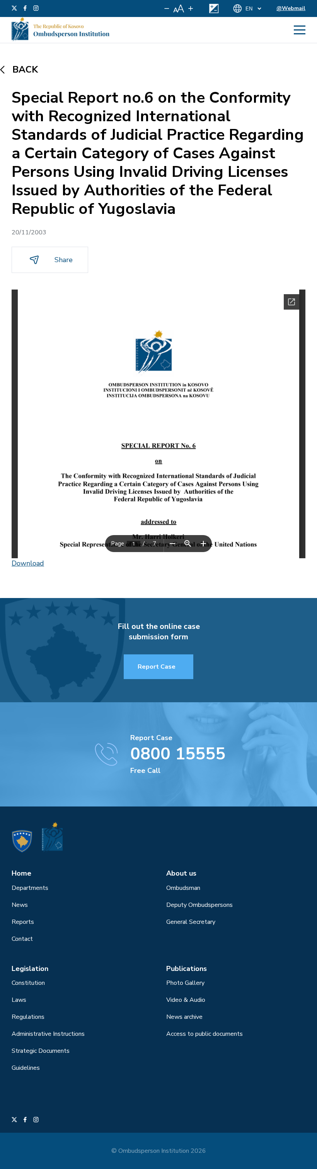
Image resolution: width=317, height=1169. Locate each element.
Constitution (28, 983)
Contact (22, 939)
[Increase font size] (190, 8)
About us (181, 873)
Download (28, 563)
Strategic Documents (41, 1051)
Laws (19, 1000)
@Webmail (290, 8)
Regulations (28, 1017)
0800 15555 (177, 754)
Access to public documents (204, 1034)
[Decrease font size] (167, 8)
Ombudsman (183, 888)
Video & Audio (185, 1000)
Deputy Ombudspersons (199, 905)
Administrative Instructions (48, 1034)
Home (21, 873)
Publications (186, 968)
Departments (30, 888)
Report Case (157, 666)
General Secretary (190, 922)
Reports (23, 922)
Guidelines (26, 1068)
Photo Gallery (185, 983)
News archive (184, 1017)
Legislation (30, 968)
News (20, 905)
